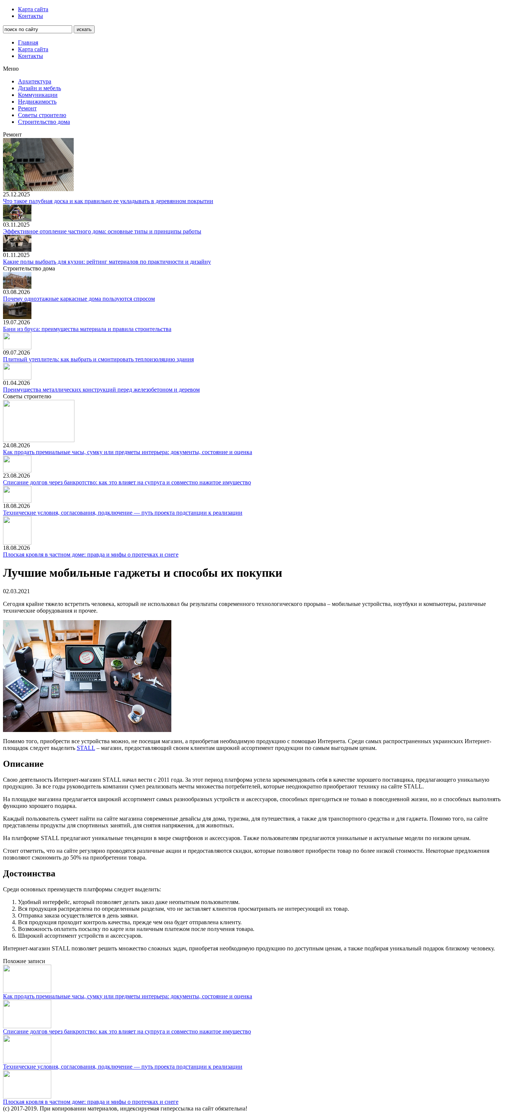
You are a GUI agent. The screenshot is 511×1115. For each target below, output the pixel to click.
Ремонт (27, 108)
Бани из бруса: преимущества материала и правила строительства (87, 329)
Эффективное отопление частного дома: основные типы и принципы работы (102, 231)
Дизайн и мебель (39, 88)
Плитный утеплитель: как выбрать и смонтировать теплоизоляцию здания (98, 359)
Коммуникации (38, 95)
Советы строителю (42, 115)
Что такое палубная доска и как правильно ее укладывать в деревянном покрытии (108, 201)
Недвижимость (37, 101)
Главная (28, 42)
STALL (86, 748)
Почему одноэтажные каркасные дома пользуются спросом (79, 298)
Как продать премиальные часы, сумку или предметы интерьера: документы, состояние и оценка (127, 452)
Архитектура (34, 81)
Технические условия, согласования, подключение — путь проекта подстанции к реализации (122, 512)
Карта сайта (33, 9)
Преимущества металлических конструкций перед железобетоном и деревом (101, 389)
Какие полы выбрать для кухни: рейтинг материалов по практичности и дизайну (107, 261)
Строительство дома (44, 122)
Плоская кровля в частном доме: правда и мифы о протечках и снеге (90, 554)
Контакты (30, 16)
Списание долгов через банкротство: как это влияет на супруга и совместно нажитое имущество (127, 482)
